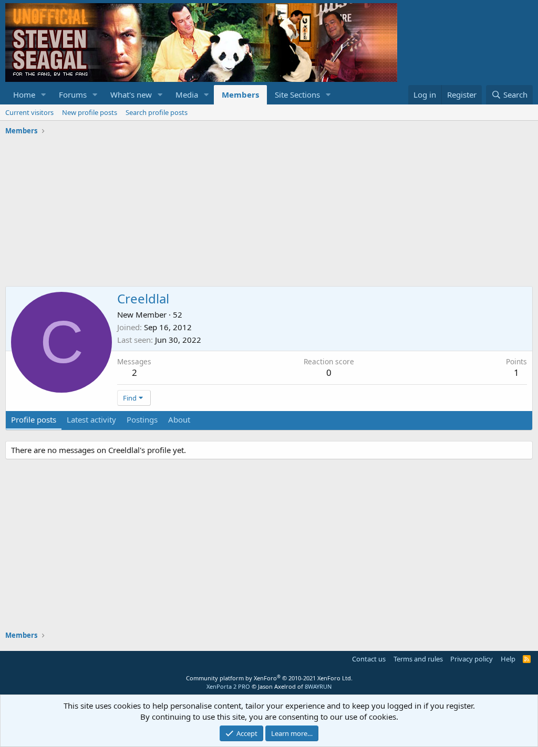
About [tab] (179, 419)
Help (508, 659)
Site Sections (297, 94)
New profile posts (89, 112)
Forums (73, 94)
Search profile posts (157, 112)
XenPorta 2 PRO (228, 686)
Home (24, 94)
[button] (43, 94)
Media (186, 94)
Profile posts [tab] (33, 419)
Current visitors (29, 112)
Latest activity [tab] (91, 419)
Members (240, 94)
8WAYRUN (318, 686)
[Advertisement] (269, 212)
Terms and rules (418, 659)
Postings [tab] (142, 419)
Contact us (369, 659)
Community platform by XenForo (269, 678)
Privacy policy (471, 659)
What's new (131, 94)
